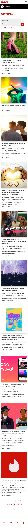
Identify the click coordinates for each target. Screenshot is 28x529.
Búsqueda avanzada (7, 27)
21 (25, 504)
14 (21, 504)
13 (18, 504)
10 (12, 504)
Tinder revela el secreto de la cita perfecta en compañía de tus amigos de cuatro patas (14, 241)
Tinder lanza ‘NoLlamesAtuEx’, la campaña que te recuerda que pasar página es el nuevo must (13, 337)
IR (22, 24)
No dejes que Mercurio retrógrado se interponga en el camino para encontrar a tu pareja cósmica (13, 192)
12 (16, 504)
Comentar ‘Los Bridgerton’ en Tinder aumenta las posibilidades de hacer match (13, 434)
